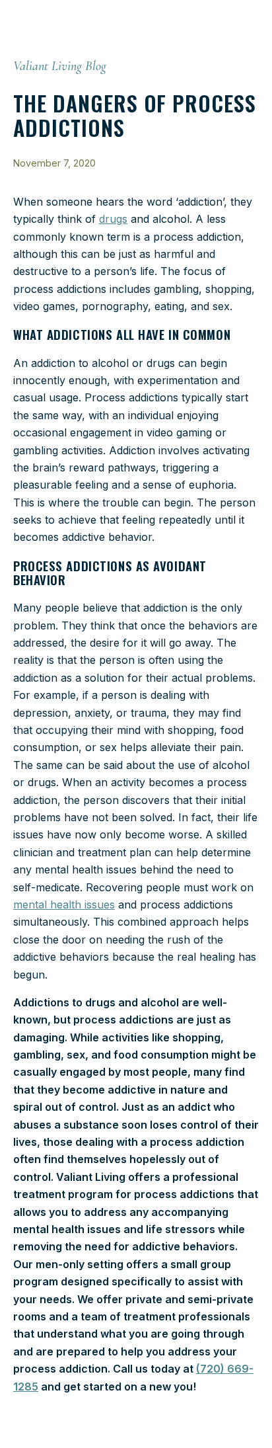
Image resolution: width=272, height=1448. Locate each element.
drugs (113, 218)
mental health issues (64, 904)
